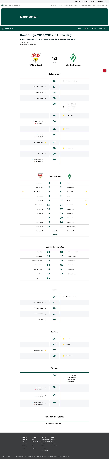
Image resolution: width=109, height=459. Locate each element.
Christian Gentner (37, 86)
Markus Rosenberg (72, 81)
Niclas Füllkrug (71, 103)
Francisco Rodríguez (37, 260)
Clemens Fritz (69, 148)
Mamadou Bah (38, 265)
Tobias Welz (32, 44)
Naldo (68, 196)
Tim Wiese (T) (70, 183)
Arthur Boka (39, 256)
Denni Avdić (71, 269)
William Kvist (40, 213)
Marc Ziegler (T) (38, 251)
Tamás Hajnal (40, 123)
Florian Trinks (71, 260)
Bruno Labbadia (39, 230)
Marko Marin (71, 109)
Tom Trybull (71, 107)
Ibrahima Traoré (37, 159)
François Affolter (72, 105)
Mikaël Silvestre (72, 256)
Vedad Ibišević (40, 222)
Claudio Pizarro (70, 222)
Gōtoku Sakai (40, 196)
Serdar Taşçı (40, 200)
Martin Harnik (38, 92)
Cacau (39, 134)
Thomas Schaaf (70, 230)
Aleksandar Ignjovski (71, 209)
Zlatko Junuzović (70, 213)
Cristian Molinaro (39, 187)
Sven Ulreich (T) (39, 183)
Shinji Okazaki (38, 121)
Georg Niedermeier (38, 142)
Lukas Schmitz (69, 115)
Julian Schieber (39, 161)
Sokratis (68, 129)
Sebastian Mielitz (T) (73, 251)
